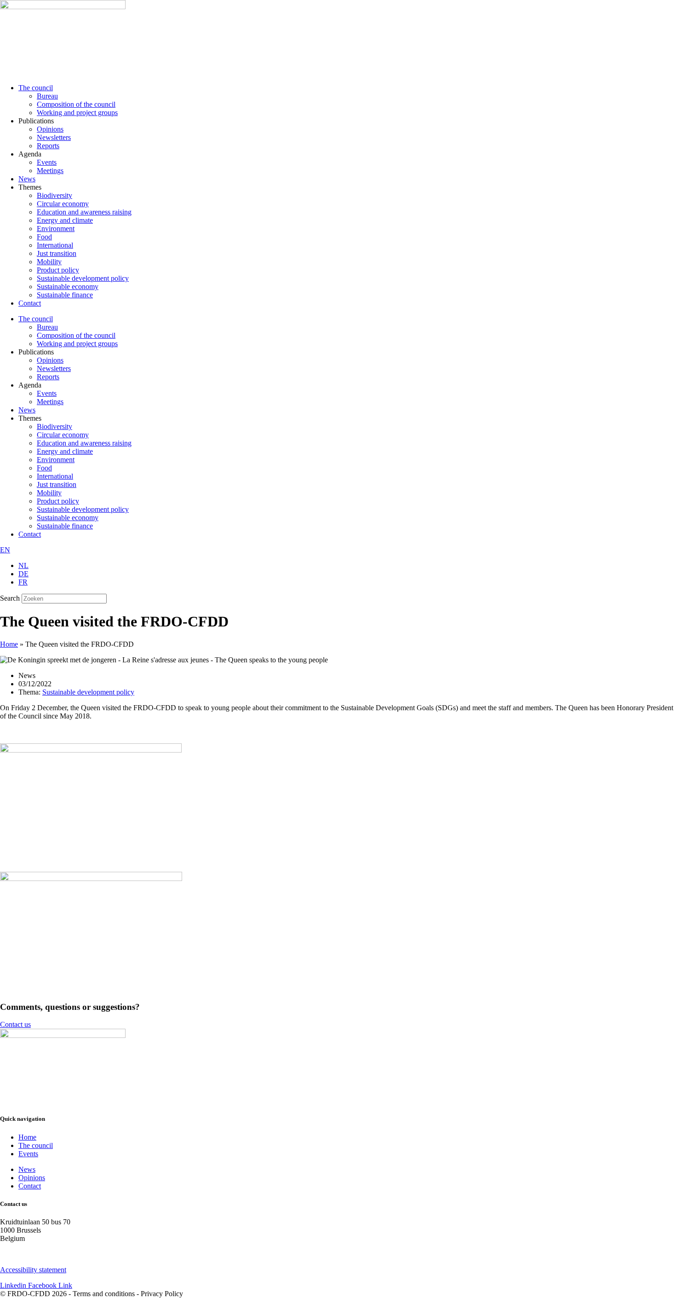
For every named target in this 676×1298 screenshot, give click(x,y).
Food (44, 237)
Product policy (58, 270)
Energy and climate (65, 220)
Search (10, 598)
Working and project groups (77, 112)
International (55, 245)
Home (9, 644)
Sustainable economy (67, 286)
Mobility (49, 262)
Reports (48, 146)
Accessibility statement (33, 1270)
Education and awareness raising (84, 212)
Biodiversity (54, 195)
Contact (29, 303)
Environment (55, 228)
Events (47, 162)
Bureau (47, 96)
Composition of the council (76, 104)
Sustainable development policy (83, 278)
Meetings (50, 170)
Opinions (50, 129)
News (26, 179)
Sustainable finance (65, 295)
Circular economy (63, 204)
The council (35, 88)
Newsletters (54, 137)
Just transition (56, 253)
